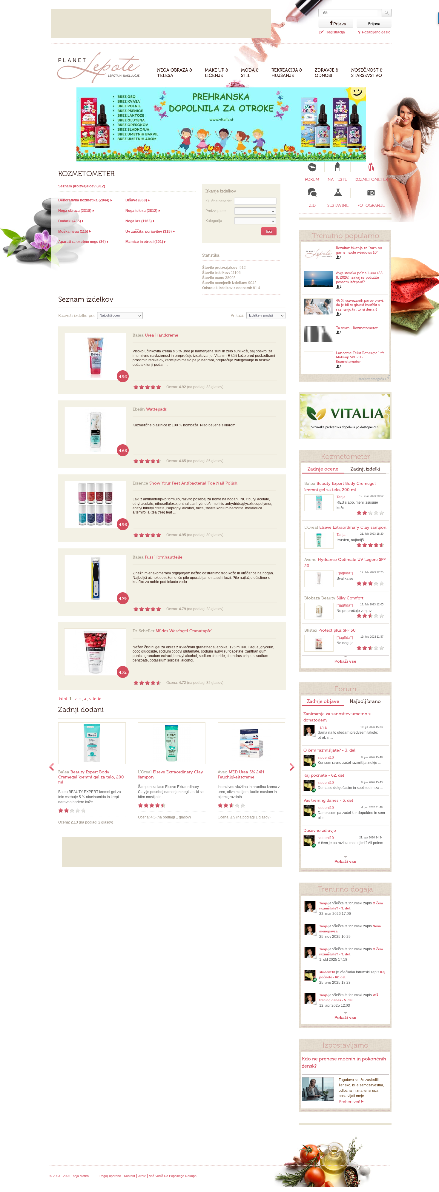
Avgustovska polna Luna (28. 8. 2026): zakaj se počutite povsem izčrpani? (359, 277)
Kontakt (129, 1176)
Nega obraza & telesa (174, 72)
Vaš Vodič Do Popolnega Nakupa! (173, 1176)
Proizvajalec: (215, 211)
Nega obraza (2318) (74, 211)
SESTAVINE (338, 205)
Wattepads (150, 409)
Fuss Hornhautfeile (157, 557)
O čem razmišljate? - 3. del (329, 750)
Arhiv (142, 1176)
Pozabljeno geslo (376, 32)
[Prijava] (325, 23)
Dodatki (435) (69, 221)
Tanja (341, 497)
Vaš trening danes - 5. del (328, 800)
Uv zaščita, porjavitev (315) (148, 231)
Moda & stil (250, 72)
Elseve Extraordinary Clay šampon (345, 527)
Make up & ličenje (216, 72)
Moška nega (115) (73, 231)
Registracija (335, 32)
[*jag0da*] (345, 573)
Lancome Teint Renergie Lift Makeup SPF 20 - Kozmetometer (360, 357)
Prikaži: (237, 315)
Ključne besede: (218, 201)
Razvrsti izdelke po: (76, 315)
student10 (326, 757)
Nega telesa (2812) (141, 211)
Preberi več (349, 1101)
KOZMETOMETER (371, 179)
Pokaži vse (345, 661)
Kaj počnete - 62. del (323, 775)
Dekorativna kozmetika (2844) (83, 200)
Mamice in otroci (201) (144, 242)
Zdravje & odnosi (327, 72)
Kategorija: (214, 221)
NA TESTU (338, 179)
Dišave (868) (136, 200)
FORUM (312, 179)
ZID (312, 205)
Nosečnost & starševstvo (367, 72)
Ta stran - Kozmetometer (357, 328)
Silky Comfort (333, 598)
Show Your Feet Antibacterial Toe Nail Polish (185, 483)
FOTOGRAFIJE (371, 205)
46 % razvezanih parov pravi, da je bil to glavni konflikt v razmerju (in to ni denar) (360, 305)
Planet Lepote (101, 65)
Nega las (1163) (138, 221)
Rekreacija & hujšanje (286, 72)
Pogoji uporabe (110, 1176)
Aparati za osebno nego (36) (82, 242)
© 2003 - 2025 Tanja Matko (69, 1176)
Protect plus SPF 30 (330, 630)
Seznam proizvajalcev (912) (81, 186)
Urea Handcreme (155, 335)
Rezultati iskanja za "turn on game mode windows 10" (359, 250)
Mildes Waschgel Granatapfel (173, 630)
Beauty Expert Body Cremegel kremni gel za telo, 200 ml (91, 777)
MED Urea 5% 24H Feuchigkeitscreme (241, 775)
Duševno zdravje (319, 830)
